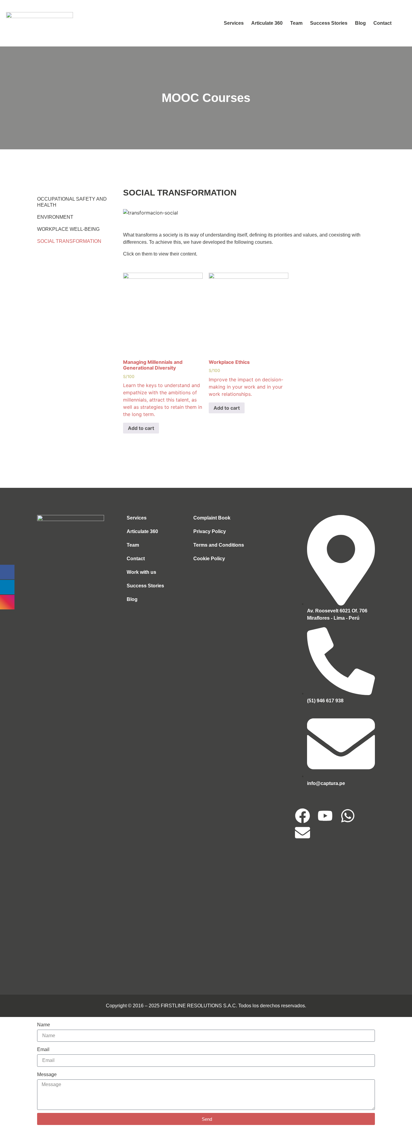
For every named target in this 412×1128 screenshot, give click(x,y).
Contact (382, 23)
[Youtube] (325, 815)
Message (47, 1074)
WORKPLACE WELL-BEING (68, 229)
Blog (360, 23)
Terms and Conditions (218, 545)
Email (43, 1049)
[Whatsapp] (347, 815)
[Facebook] (302, 815)
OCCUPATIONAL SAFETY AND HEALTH (72, 202)
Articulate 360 (267, 23)
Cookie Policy (209, 558)
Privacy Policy (209, 531)
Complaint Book (211, 517)
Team (296, 23)
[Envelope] (302, 832)
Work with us (141, 572)
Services (234, 23)
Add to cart (141, 428)
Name (43, 1024)
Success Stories (328, 23)
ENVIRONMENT (55, 217)
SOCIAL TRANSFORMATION (69, 241)
